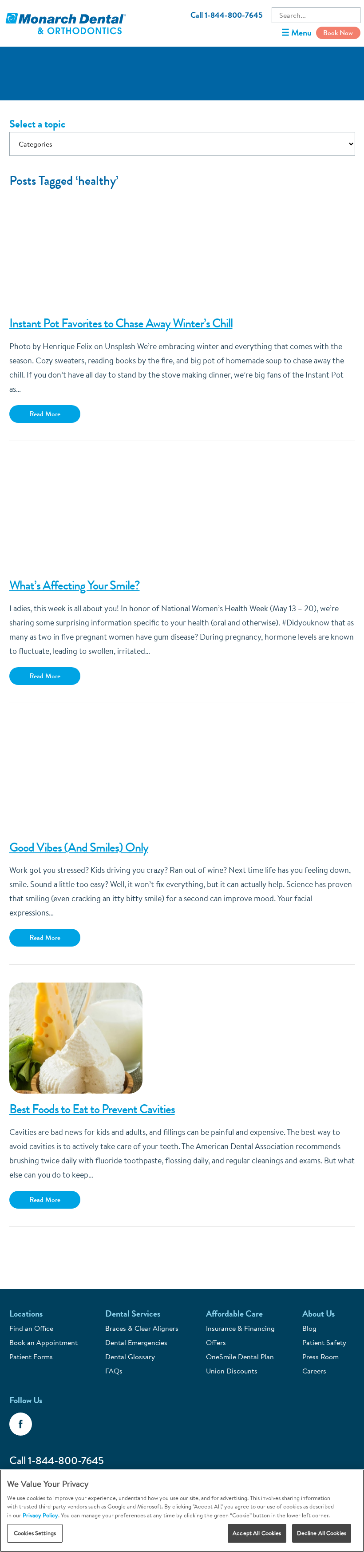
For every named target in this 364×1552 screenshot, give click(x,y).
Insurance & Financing (240, 1328)
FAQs (114, 1371)
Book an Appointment (43, 1342)
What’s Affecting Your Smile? (74, 585)
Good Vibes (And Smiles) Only (78, 847)
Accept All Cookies (257, 1533)
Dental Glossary (130, 1356)
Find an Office (31, 1328)
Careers (314, 1371)
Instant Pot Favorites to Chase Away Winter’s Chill (121, 323)
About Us (318, 1313)
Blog (309, 1328)
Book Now (338, 33)
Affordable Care (234, 1313)
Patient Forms (31, 1356)
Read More (44, 414)
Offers (216, 1342)
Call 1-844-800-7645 (226, 15)
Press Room (320, 1356)
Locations (26, 1313)
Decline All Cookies (321, 1533)
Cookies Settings (35, 1533)
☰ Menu (296, 32)
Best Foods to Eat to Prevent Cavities (92, 1109)
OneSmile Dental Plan (240, 1356)
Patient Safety (324, 1342)
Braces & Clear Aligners (141, 1328)
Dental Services (132, 1313)
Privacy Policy (40, 1515)
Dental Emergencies (136, 1342)
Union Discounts (231, 1371)
